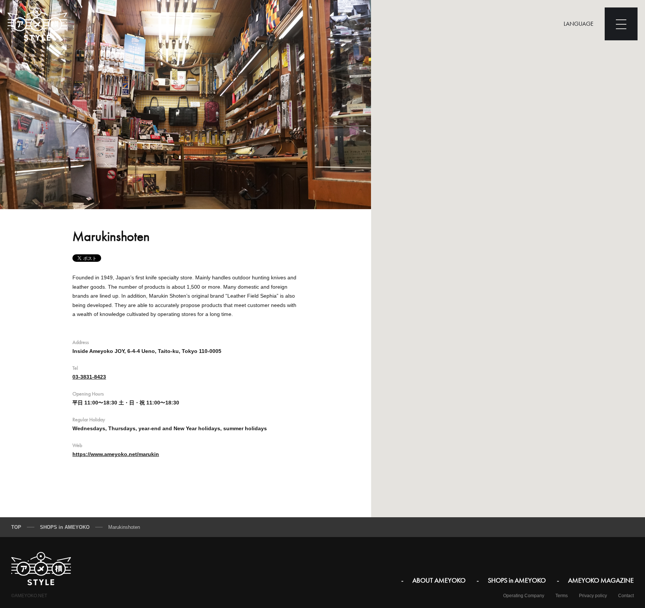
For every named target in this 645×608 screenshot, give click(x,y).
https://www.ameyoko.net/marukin (115, 454)
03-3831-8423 (89, 377)
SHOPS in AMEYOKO (517, 580)
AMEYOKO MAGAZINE (601, 580)
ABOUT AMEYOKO (438, 580)
